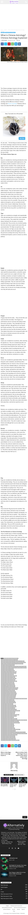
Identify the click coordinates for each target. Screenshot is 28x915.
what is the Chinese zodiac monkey (7, 728)
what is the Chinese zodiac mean (7, 726)
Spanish (23, 909)
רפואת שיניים (4, 840)
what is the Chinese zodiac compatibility (9, 718)
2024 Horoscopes (4, 782)
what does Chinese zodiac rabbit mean (8, 678)
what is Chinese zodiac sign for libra (8, 702)
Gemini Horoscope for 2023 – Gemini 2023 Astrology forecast (22, 785)
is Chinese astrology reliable (6, 663)
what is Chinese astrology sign (7, 698)
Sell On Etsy (5, 843)
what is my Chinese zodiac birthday (8, 712)
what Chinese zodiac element (6, 667)
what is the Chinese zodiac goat (7, 724)
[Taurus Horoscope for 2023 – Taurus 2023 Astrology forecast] (14, 780)
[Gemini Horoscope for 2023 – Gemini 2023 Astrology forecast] (23, 780)
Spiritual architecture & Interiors (20, 907)
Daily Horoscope (4, 885)
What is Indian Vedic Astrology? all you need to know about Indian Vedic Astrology (21, 755)
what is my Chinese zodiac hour (7, 717)
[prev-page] (13, 789)
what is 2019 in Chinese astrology (7, 683)
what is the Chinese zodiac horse (7, 725)
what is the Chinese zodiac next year (8, 730)
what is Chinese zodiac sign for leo (8, 701)
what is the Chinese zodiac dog (20, 720)
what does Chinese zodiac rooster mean (8, 681)
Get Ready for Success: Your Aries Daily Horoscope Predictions (17, 866)
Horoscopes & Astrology (10, 32)
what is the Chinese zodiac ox (6, 732)
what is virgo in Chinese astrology (8, 736)
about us (19, 841)
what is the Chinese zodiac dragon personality (10, 722)
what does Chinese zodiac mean (7, 674)
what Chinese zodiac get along (7, 669)
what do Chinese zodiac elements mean (8, 671)
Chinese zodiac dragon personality (11, 658)
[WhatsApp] (12, 43)
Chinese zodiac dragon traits (7, 661)
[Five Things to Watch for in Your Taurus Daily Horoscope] (4, 874)
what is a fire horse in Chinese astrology (9, 689)
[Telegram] (15, 43)
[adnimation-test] (4, 860)
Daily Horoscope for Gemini (7, 898)
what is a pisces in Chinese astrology (8, 691)
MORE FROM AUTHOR (19, 774)
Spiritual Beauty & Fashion (7, 907)
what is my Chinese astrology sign (7, 708)
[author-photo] (14, 765)
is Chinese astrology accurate (19, 662)
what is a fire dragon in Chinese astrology (9, 687)
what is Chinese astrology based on (8, 697)
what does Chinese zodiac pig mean (8, 677)
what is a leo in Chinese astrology (7, 690)
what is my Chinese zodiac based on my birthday (10, 710)
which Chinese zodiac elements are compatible (10, 740)
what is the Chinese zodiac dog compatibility (9, 721)
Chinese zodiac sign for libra (6, 662)
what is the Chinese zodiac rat (20, 733)
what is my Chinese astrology (7, 704)
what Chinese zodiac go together (7, 670)
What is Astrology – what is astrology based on (6, 754)
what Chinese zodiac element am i (20, 667)
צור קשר (20, 844)
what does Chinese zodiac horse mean (8, 673)
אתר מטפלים (9, 842)
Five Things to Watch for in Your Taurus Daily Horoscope (17, 873)
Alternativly (4, 40)
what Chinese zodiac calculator (7, 666)
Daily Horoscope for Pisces (7, 894)
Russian (13, 909)
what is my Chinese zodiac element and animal (10, 714)
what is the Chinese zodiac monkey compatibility (10, 729)
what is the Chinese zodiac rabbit (7, 733)
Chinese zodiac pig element (19, 661)
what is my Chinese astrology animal (8, 705)
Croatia (2, 891)
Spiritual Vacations (6, 909)
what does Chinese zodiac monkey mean (8, 675)
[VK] (19, 43)
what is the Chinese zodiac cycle (7, 720)
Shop (14, 911)
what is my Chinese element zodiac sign (8, 709)
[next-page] (15, 789)
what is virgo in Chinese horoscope (8, 737)
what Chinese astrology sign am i (7, 665)
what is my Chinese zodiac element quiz (8, 716)
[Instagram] (12, 848)
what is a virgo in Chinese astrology (8, 695)
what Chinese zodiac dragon (20, 666)
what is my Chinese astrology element (8, 706)
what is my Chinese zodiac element (7, 713)
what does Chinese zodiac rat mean (8, 679)
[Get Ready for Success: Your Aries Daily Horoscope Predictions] (4, 867)
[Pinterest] (9, 43)
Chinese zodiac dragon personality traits (9, 659)
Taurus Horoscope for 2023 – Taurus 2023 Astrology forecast (13, 785)
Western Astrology (12, 103)
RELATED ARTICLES (8, 774)
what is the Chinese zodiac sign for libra (9, 734)
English (5, 29)
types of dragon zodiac (18, 663)
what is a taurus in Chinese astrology (8, 694)
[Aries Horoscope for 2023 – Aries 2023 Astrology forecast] (5, 780)
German (18, 909)
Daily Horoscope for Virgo (6, 896)
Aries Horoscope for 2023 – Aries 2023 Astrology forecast (5, 784)
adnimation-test (13, 858)
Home (2, 29)
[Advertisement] (14, 253)
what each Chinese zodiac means (7, 682)
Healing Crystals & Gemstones (16, 905)
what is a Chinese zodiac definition (8, 685)
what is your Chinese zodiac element (8, 738)
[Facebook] (2, 43)
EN (1, 889)
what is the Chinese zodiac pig (19, 732)
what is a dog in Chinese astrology (8, 686)
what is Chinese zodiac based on (20, 698)
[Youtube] (18, 848)
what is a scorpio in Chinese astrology (8, 693)
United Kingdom (4, 887)
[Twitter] (5, 43)
